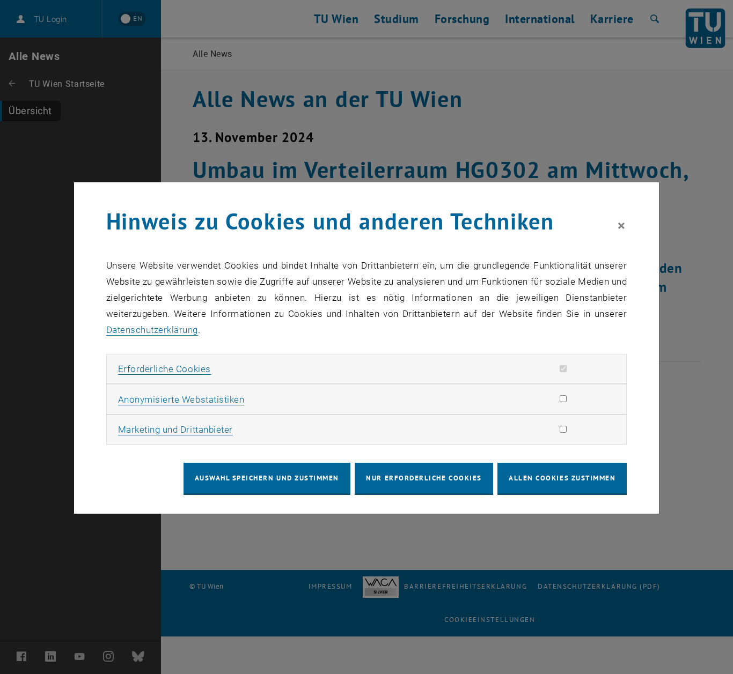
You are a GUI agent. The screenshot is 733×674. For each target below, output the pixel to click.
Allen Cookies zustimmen (562, 478)
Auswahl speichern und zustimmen (267, 478)
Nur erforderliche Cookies (423, 478)
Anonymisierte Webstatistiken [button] (181, 399)
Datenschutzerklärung (152, 329)
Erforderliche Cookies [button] (164, 369)
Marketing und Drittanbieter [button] (175, 429)
